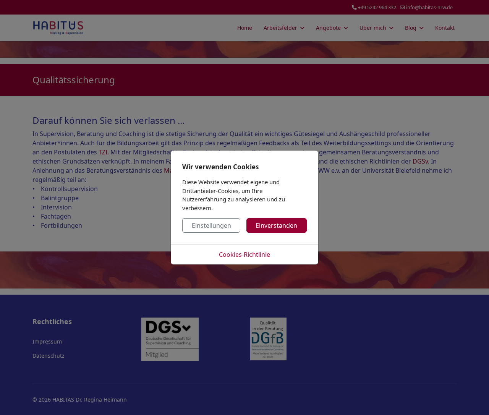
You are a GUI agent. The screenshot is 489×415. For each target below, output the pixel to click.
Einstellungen (211, 225)
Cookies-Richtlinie (244, 254)
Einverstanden (276, 225)
